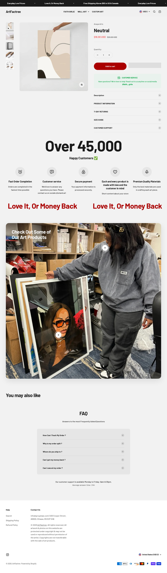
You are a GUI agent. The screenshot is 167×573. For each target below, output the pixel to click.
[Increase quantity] (109, 55)
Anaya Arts (98, 24)
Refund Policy (12, 525)
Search (9, 516)
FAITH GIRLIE (69, 11)
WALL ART (82, 11)
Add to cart (110, 66)
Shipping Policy (12, 520)
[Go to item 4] (10, 56)
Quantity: (98, 49)
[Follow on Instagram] (7, 554)
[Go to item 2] (10, 36)
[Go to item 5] (10, 66)
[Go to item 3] (10, 46)
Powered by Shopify (28, 564)
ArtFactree (42, 525)
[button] (144, 65)
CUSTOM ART (97, 11)
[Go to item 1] (10, 26)
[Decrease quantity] (97, 55)
